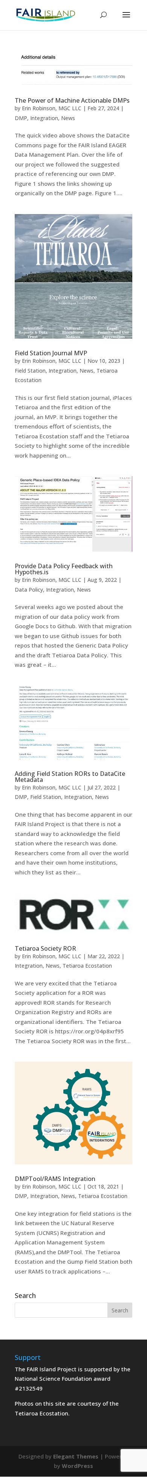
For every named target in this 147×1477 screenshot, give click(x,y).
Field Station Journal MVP (51, 353)
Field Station (30, 370)
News (68, 118)
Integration (44, 118)
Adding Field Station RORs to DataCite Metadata (70, 776)
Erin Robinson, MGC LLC (51, 108)
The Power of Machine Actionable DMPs (72, 100)
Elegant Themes (75, 1456)
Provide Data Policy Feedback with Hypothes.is (64, 569)
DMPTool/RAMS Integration (55, 1179)
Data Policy (29, 589)
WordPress (77, 1465)
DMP (21, 118)
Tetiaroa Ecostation (87, 965)
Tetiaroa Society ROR (45, 948)
